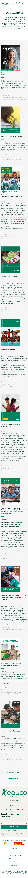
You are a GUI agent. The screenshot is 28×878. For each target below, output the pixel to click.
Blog (2, 834)
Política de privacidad (14, 852)
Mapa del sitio (14, 865)
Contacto (14, 803)
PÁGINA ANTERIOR (15, 772)
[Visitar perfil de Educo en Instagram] (14, 809)
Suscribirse (14, 826)
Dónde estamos (14, 800)
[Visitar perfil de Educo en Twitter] (6, 809)
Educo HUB (19, 834)
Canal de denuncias (14, 861)
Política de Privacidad (11, 830)
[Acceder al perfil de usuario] (20, 3)
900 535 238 (14, 805)
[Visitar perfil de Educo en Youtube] (18, 809)
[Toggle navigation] (26, 3)
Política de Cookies (14, 858)
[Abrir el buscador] (17, 3)
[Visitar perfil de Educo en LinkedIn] (22, 809)
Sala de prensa (10, 834)
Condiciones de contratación (14, 855)
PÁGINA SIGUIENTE (12, 778)
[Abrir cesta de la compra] (23, 3)
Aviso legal (14, 848)
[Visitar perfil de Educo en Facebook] (10, 809)
